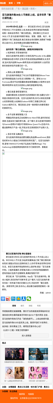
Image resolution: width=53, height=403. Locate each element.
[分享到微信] (29, 299)
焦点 (4, 343)
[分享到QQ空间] (18, 299)
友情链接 (12, 387)
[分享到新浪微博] (8, 299)
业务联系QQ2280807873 (30, 398)
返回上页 (48, 3)
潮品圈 (3, 3)
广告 (18, 9)
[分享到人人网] (23, 299)
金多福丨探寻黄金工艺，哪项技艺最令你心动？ (22, 326)
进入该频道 (26, 335)
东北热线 (13, 391)
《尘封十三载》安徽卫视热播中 (15, 330)
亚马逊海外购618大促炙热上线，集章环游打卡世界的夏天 (26, 322)
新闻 (32, 9)
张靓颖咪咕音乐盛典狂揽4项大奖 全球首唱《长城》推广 (24, 362)
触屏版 (22, 394)
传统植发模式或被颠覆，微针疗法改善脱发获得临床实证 (26, 311)
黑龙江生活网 (23, 387)
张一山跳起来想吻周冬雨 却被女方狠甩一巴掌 (20, 381)
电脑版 (31, 394)
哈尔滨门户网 (36, 387)
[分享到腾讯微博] (13, 299)
